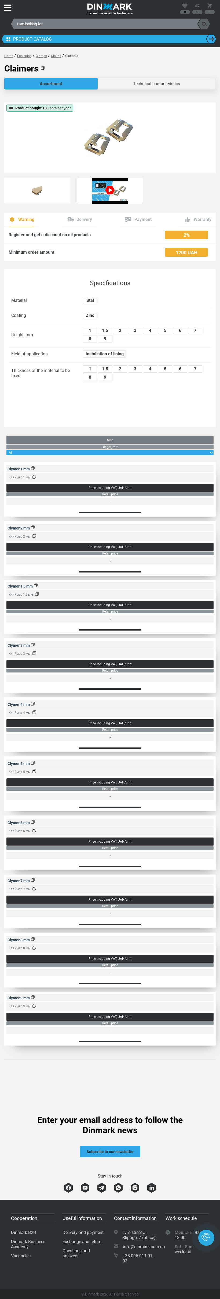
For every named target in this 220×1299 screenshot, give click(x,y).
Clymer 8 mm (19, 940)
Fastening (24, 56)
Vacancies (21, 1255)
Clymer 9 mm (19, 998)
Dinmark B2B (23, 1232)
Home (8, 56)
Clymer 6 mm (19, 823)
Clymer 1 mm (19, 469)
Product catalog (32, 39)
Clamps (41, 56)
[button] (206, 1238)
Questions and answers (76, 1253)
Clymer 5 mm (19, 763)
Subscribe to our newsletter (110, 1152)
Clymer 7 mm (19, 881)
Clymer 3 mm (19, 645)
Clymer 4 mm (19, 704)
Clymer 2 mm (19, 528)
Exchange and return (82, 1241)
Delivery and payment (83, 1232)
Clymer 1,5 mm (21, 586)
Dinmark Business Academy (28, 1244)
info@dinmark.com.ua (144, 1246)
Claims (56, 56)
